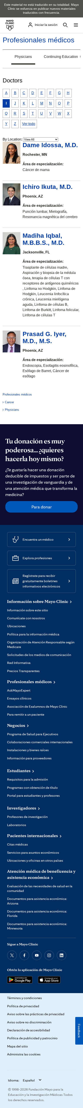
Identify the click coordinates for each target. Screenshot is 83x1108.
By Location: (12, 139)
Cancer (9, 402)
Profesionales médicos (38, 40)
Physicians (23, 57)
